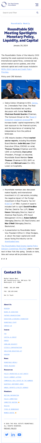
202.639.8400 (14, 287)
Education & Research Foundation (16, 319)
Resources (8, 370)
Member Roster (9, 413)
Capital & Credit (10, 337)
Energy (6, 340)
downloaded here (12, 241)
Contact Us (8, 326)
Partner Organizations (12, 315)
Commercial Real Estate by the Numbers (18, 380)
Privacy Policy (10, 428)
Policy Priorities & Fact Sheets (16, 373)
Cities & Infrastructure (13, 347)
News (6, 358)
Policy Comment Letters (12, 377)
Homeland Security (10, 344)
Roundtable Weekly (10, 362)
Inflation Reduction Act (13, 351)
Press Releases (9, 366)
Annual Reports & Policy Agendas (16, 387)
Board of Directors (11, 312)
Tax (5, 333)
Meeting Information (11, 395)
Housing (7, 354)
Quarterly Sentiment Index (14, 384)
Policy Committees (10, 399)
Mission (7, 308)
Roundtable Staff (10, 322)
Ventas (35, 103)
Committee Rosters (11, 402)
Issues (6, 330)
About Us (7, 305)
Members (8, 391)
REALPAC (7, 406)
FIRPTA (8, 204)
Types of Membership (11, 409)
